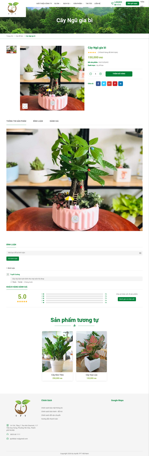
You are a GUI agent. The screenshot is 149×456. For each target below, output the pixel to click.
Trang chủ (9, 36)
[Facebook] (98, 84)
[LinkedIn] (120, 84)
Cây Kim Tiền (57, 375)
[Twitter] (104, 84)
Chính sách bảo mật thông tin (52, 408)
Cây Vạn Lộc (91, 375)
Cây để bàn (19, 36)
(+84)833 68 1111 (118, 3)
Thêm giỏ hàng (119, 74)
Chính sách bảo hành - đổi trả (51, 411)
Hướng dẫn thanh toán (49, 419)
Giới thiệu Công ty (44, 3)
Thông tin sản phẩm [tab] (16, 121)
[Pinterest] (115, 84)
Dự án (56, 3)
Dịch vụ (66, 3)
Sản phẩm (77, 3)
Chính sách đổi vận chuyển (51, 415)
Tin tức (89, 3)
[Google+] (109, 84)
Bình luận (38, 121)
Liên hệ (97, 3)
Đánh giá (54, 121)
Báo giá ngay (132, 3)
